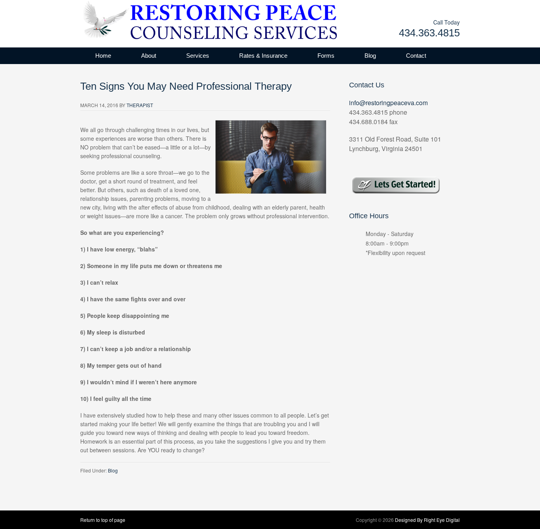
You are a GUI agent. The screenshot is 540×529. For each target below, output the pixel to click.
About (148, 55)
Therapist (140, 105)
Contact (416, 55)
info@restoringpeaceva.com (388, 102)
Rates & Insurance (263, 55)
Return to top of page (102, 519)
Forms (325, 55)
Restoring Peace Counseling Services (159, 20)
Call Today (446, 22)
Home (103, 55)
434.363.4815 (429, 33)
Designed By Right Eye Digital (427, 519)
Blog (370, 55)
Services (197, 55)
